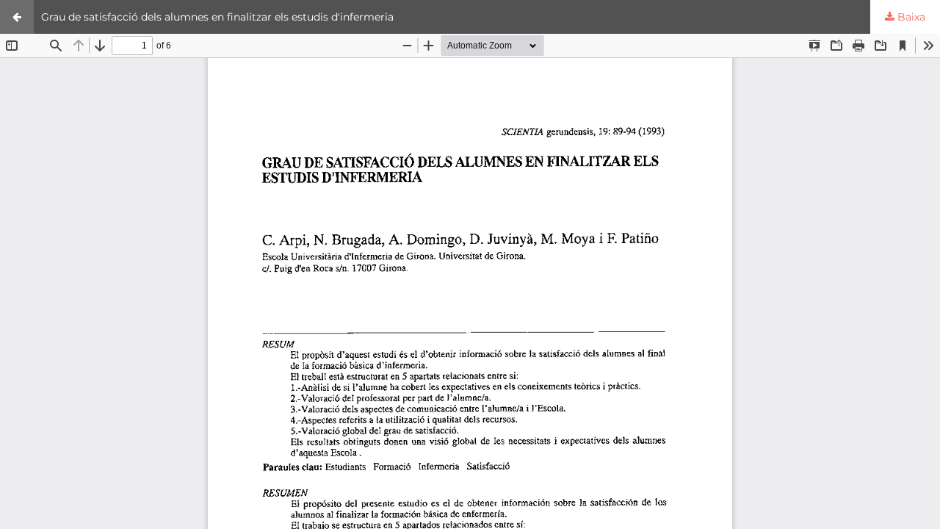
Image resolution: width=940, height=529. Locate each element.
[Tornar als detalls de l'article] (17, 17)
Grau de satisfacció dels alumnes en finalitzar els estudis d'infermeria (217, 17)
